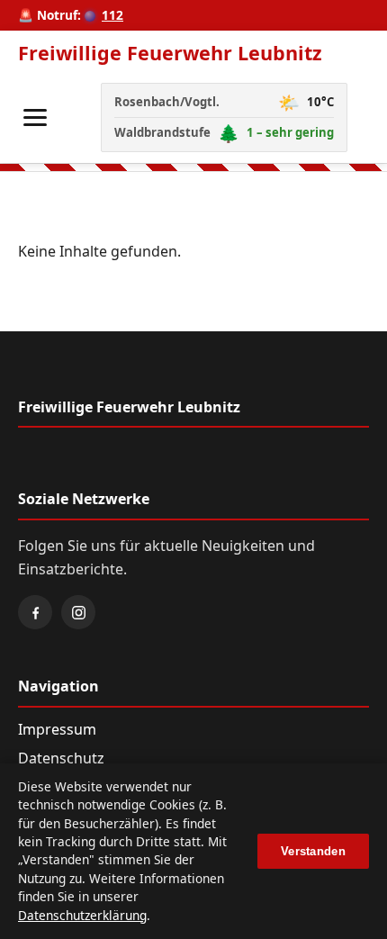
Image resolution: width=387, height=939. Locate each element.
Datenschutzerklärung (82, 915)
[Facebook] (35, 612)
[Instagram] (78, 612)
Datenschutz (61, 758)
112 (112, 14)
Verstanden (313, 851)
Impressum (57, 729)
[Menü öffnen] (35, 117)
